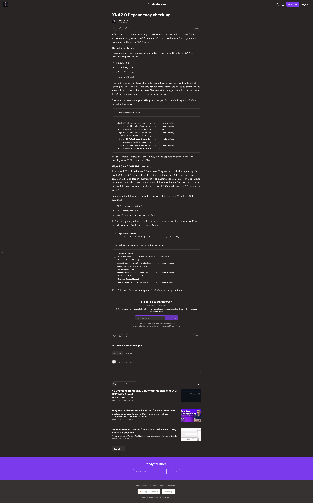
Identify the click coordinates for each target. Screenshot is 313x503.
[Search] (277, 4)
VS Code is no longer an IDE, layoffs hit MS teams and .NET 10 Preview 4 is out (145, 392)
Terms (161, 485)
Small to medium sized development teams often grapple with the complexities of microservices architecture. (140, 415)
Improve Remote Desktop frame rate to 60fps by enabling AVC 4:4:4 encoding (144, 431)
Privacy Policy (175, 326)
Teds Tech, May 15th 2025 (123, 397)
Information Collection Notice (156, 326)
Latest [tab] (121, 384)
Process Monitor (155, 34)
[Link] (109, 48)
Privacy (155, 485)
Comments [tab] (117, 353)
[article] (156, 397)
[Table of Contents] (2, 251)
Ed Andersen (123, 20)
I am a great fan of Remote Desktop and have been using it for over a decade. (144, 436)
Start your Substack (150, 492)
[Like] (114, 28)
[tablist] (122, 353)
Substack (144, 498)
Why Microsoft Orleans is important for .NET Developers (144, 410)
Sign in (305, 4)
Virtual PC (175, 34)
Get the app (168, 492)
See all (117, 449)
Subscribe (292, 4)
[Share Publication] (282, 4)
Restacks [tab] (128, 353)
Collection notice (172, 485)
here (114, 186)
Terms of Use (168, 323)
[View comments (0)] (120, 28)
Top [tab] (114, 384)
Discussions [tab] (130, 384)
